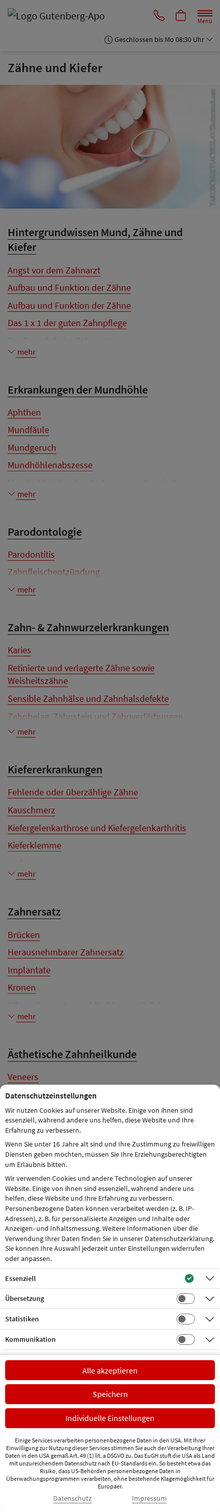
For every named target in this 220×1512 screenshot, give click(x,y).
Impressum (149, 1498)
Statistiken (22, 1318)
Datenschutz (72, 1498)
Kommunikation (30, 1339)
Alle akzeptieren (110, 1370)
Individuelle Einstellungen (110, 1418)
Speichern (110, 1394)
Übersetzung (24, 1298)
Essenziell (20, 1278)
